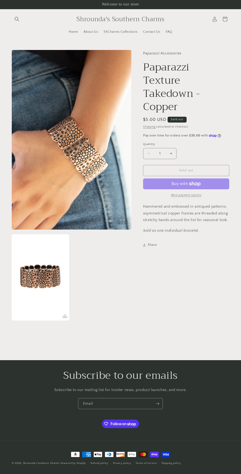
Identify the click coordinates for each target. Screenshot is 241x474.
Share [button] (152, 245)
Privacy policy (122, 463)
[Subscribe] (157, 403)
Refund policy (99, 463)
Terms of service (146, 463)
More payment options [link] (186, 195)
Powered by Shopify (73, 463)
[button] (17, 19)
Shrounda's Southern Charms (41, 463)
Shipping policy (171, 463)
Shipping (149, 126)
